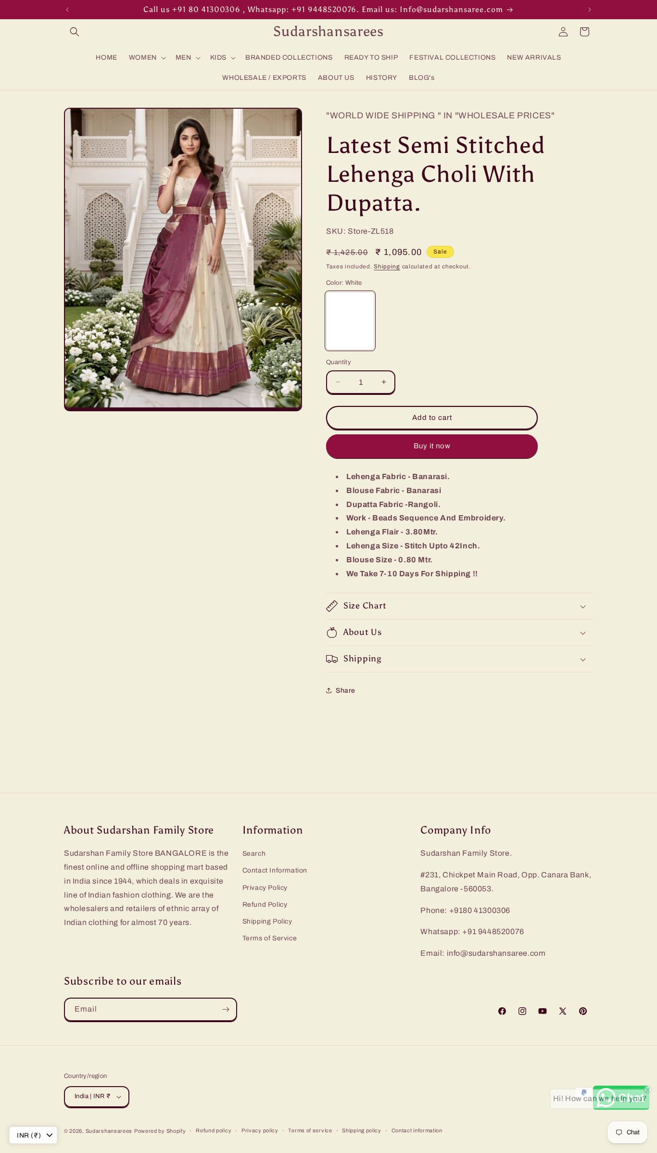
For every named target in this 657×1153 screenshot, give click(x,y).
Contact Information (274, 870)
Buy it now (432, 446)
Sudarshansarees (109, 1131)
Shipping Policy (267, 921)
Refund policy (213, 1130)
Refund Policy (265, 904)
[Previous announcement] (67, 9)
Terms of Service (269, 938)
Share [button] (345, 690)
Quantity (338, 362)
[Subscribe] (225, 1009)
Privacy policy (259, 1130)
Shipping (387, 266)
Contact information (417, 1130)
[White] (350, 321)
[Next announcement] (589, 9)
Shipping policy (361, 1130)
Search (254, 853)
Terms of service (310, 1130)
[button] (74, 31)
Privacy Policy (265, 887)
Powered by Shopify (160, 1131)
